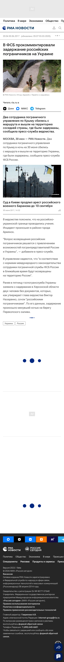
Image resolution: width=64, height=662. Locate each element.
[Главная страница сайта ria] (18, 28)
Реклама (24, 561)
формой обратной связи (30, 624)
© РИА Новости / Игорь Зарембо (16, 95)
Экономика (34, 556)
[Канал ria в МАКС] (8, 539)
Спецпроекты (10, 561)
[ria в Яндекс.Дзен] (19, 539)
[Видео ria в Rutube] (52, 539)
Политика (8, 556)
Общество (20, 556)
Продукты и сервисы (43, 561)
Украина (9, 323)
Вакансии (8, 574)
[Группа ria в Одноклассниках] (41, 539)
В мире (46, 556)
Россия (20, 323)
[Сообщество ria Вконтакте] (30, 539)
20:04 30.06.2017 (11, 36)
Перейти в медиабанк (40, 95)
